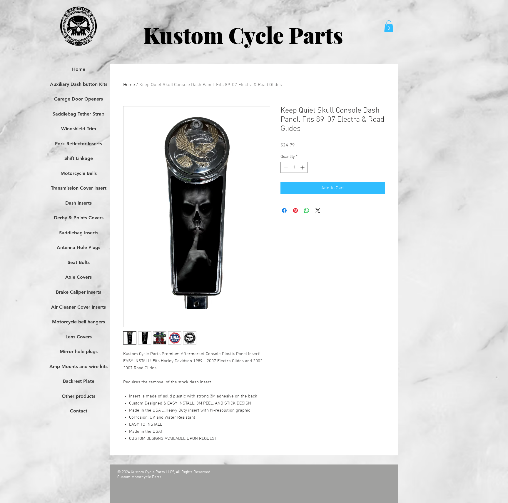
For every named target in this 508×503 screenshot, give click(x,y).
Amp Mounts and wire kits (78, 366)
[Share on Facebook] (284, 210)
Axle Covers (78, 277)
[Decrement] (285, 167)
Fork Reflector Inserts (78, 143)
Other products (78, 396)
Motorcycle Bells (79, 173)
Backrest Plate (78, 381)
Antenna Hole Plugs (78, 247)
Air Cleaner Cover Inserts (78, 307)
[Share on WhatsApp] (306, 210)
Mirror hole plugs (79, 351)
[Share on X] (317, 210)
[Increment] (303, 167)
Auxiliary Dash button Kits (78, 84)
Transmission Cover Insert (78, 188)
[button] (389, 26)
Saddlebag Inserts (78, 232)
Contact (78, 411)
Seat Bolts (79, 262)
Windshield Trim (78, 128)
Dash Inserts (78, 203)
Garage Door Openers (78, 99)
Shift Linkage (78, 158)
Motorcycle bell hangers (78, 322)
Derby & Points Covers (78, 217)
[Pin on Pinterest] (295, 210)
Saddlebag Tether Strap (78, 114)
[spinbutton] (294, 167)
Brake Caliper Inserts (78, 292)
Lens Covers (79, 337)
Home (129, 85)
